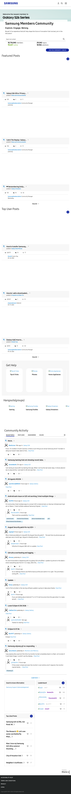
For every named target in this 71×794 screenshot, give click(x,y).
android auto (10, 518)
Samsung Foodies (32, 410)
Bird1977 (11, 633)
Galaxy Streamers (16, 189)
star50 (13, 569)
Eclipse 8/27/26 (13, 629)
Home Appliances (54, 374)
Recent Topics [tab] (10, 435)
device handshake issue (38, 518)
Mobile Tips (15, 342)
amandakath (12, 464)
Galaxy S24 (25, 557)
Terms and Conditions (8, 780)
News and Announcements (19, 95)
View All (34, 204)
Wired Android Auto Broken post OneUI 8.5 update (14, 521)
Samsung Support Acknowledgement (17, 687)
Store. (10, 441)
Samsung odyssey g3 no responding (21, 646)
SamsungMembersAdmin (14, 103)
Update (10, 580)
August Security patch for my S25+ (21, 527)
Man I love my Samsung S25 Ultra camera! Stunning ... (15, 746)
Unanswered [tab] (32, 435)
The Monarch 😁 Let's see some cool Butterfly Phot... (15, 734)
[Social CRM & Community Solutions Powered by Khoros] (66, 771)
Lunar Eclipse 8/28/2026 (17, 606)
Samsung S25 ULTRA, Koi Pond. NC (15, 723)
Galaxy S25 (27, 464)
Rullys (11, 585)
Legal (3, 787)
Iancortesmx (12, 651)
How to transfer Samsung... (16, 246)
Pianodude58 (15, 512)
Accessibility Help (7, 777)
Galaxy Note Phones (17, 248)
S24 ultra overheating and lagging (20, 553)
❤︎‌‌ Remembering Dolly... (15, 187)
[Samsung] (11, 3)
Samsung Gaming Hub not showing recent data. (25, 460)
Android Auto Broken (22, 518)
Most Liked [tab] (21, 435)
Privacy (3, 784)
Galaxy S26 (26, 445)
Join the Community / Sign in (57, 50)
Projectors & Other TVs (18, 295)
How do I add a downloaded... (17, 293)
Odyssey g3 (10, 670)
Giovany (11, 557)
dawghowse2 (15, 543)
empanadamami (12, 303)
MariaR (10, 256)
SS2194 (11, 501)
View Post (31, 451)
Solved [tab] (41, 435)
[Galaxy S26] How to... (14, 340)
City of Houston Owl (14, 756)
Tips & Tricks (14, 374)
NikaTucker (12, 445)
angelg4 (11, 532)
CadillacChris (13, 610)
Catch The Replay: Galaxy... (16, 140)
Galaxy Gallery (34, 484)
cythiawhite (14, 662)
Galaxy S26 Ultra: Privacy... (16, 93)
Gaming (11, 410)
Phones (34, 374)
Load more (34, 678)
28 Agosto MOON (14, 479)
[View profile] (6, 445)
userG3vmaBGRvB (14, 484)
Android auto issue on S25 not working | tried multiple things (31, 496)
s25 (49, 518)
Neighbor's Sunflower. (14, 763)
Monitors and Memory (31, 651)
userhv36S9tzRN (16, 620)
